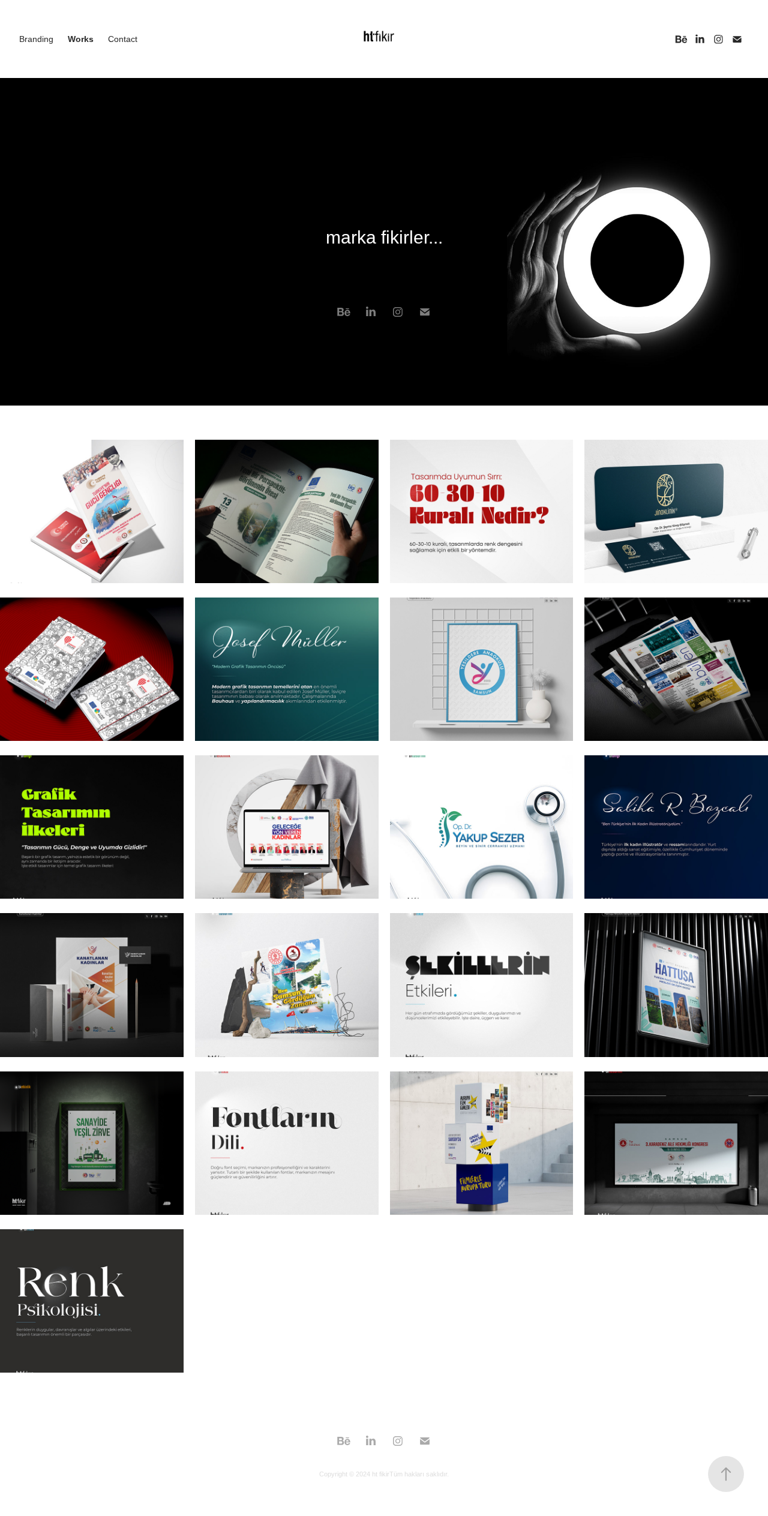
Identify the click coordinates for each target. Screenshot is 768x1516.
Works (81, 39)
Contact (122, 39)
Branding (36, 39)
